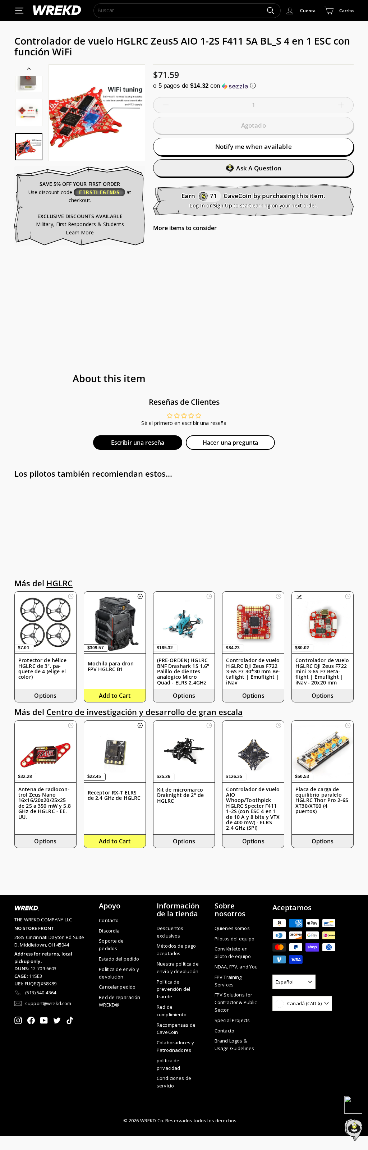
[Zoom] (97, 113)
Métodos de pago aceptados (176, 950)
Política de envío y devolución (119, 973)
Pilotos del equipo (235, 938)
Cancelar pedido (117, 987)
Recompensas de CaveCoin (176, 1029)
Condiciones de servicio (174, 1082)
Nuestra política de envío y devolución (178, 968)
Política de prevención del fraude (173, 989)
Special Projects (232, 1020)
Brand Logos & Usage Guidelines (234, 1044)
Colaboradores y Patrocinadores (175, 1046)
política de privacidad (168, 1064)
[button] (253, 86)
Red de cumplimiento (172, 1011)
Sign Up (222, 205)
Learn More (79, 232)
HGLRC (59, 583)
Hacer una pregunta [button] (230, 442)
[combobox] (187, 10)
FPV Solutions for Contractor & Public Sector (236, 1002)
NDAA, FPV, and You (236, 966)
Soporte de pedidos (111, 945)
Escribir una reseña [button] (138, 442)
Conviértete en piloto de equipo (233, 952)
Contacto (109, 920)
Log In (197, 205)
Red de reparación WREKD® (119, 1001)
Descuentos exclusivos (170, 932)
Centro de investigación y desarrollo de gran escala (144, 712)
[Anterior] (28, 70)
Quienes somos (232, 928)
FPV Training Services (228, 981)
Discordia (109, 930)
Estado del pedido (119, 959)
